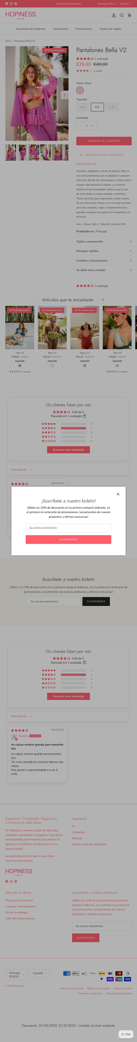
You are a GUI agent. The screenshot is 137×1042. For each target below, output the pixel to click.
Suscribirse (68, 539)
